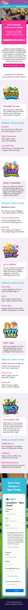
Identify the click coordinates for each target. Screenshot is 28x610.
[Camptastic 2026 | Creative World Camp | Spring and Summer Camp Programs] (5, 2)
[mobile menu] (25, 2)
